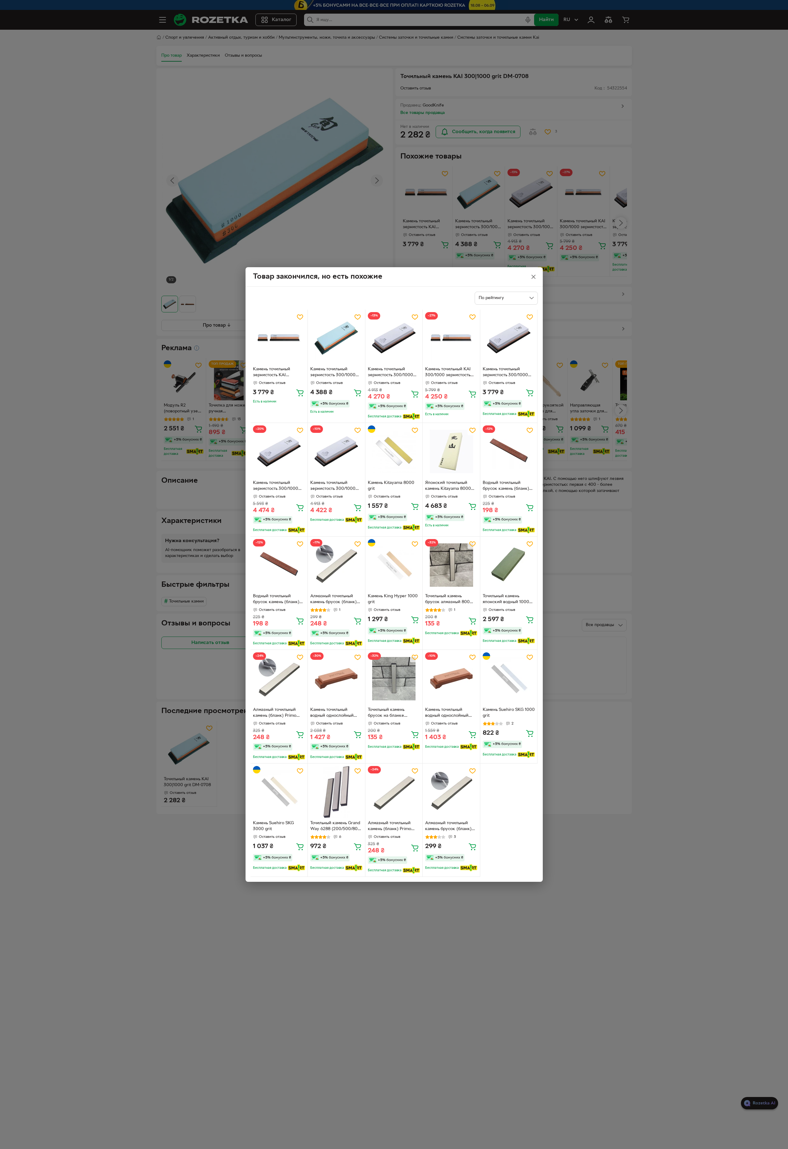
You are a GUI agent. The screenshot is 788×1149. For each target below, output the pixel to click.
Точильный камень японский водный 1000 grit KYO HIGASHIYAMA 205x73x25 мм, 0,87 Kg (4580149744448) (507, 599)
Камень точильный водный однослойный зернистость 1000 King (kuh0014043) (333, 713)
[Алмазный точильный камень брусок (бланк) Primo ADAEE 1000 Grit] (451, 792)
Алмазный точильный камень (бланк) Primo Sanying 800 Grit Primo (276, 713)
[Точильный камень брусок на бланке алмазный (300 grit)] (394, 678)
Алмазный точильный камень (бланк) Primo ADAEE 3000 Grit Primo (391, 826)
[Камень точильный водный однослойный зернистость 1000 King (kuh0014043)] (336, 678)
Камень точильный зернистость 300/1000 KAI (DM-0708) (332, 372)
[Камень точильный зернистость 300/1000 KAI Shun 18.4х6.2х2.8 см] (394, 338)
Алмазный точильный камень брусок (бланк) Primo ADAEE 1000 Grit (448, 826)
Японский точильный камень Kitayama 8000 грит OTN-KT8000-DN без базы (448, 486)
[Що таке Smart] (411, 416)
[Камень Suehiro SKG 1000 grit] (509, 678)
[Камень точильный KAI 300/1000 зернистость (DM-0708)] (451, 338)
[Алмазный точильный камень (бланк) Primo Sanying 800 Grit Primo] (279, 678)
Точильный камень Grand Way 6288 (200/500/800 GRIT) (335, 826)
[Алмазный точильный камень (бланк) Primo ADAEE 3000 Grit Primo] (394, 792)
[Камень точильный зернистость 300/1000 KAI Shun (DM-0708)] (509, 338)
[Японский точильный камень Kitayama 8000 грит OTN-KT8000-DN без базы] (451, 451)
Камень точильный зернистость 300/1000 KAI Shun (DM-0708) (505, 372)
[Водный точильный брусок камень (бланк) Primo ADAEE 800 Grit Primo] (509, 451)
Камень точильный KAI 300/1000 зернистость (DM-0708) (448, 372)
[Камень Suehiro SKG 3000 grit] (279, 792)
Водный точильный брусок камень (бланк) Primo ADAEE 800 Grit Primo (506, 486)
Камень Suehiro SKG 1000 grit (509, 713)
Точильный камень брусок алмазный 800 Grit (447, 599)
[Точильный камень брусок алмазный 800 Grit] (451, 565)
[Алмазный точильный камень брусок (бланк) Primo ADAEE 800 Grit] (336, 565)
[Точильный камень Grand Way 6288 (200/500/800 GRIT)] (336, 792)
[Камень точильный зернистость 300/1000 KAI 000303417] (336, 451)
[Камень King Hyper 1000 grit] (394, 565)
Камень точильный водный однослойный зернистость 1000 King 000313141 (448, 713)
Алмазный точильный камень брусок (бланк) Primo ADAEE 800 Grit (333, 599)
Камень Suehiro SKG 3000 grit (273, 826)
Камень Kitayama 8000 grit (391, 486)
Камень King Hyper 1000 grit (393, 599)
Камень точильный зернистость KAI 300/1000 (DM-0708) (274, 372)
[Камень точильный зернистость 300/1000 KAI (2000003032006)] (279, 451)
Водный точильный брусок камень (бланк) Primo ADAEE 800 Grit (276, 599)
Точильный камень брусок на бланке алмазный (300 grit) (388, 713)
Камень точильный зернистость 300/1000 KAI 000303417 (332, 486)
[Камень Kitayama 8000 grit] (394, 451)
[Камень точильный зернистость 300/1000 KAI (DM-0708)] (336, 338)
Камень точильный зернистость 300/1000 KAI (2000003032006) (276, 486)
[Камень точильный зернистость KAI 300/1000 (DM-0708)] (279, 338)
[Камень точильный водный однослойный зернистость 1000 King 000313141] (451, 678)
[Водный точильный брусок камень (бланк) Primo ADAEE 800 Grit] (279, 565)
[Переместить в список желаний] (300, 317)
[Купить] (300, 393)
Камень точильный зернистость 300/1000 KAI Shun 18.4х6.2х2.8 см (393, 372)
